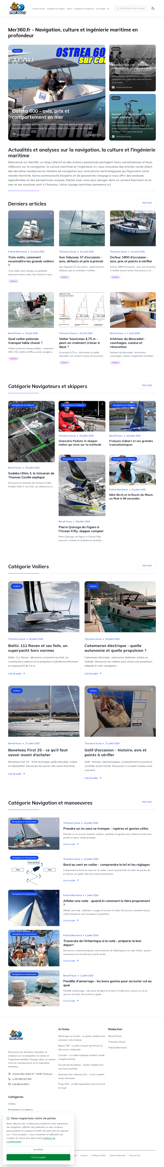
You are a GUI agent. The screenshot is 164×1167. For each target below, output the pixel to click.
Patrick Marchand (17, 251)
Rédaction (115, 1029)
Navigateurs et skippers (56, 9)
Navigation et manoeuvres (84, 9)
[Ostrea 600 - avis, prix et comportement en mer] (56, 93)
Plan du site (134, 1155)
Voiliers (69, 9)
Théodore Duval (67, 251)
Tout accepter (38, 1157)
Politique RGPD (98, 1155)
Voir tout (147, 202)
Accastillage (100, 9)
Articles (63, 1029)
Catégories (15, 1097)
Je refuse (38, 1149)
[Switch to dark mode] (153, 8)
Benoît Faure (14, 333)
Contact (84, 1155)
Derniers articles (39, 9)
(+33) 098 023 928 (21, 1079)
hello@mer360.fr (20, 1084)
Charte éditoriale (117, 1155)
